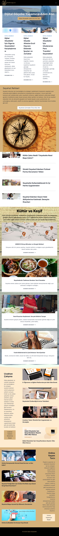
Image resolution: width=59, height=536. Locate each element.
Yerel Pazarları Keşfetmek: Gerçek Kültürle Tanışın (29, 316)
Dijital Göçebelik (9, 35)
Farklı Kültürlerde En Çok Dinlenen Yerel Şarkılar (29, 352)
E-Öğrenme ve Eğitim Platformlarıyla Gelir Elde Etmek (40, 382)
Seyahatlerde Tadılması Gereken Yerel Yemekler (29, 280)
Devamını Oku (9, 75)
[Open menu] (56, 3)
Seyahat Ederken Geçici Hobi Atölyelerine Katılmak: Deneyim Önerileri (36, 199)
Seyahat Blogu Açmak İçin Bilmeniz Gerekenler (17, 504)
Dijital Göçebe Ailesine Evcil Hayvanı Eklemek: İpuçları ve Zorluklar (29, 46)
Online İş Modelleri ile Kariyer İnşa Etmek (15, 523)
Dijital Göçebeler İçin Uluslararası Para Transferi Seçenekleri (48, 46)
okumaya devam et (29, 252)
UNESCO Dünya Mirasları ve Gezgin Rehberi (29, 244)
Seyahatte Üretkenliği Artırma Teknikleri (36, 401)
